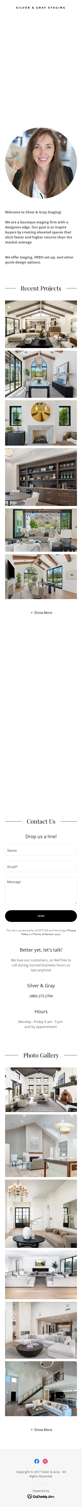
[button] (41, 612)
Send (41, 916)
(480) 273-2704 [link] (41, 996)
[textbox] (41, 850)
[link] (41, 7)
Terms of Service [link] (43, 934)
